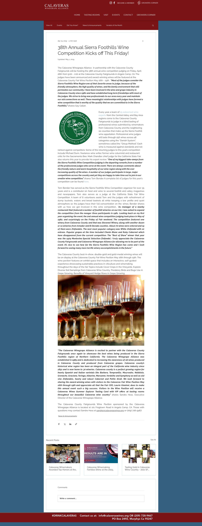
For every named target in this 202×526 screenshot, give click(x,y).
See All (153, 440)
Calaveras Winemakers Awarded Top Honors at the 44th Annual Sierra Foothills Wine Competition (62, 468)
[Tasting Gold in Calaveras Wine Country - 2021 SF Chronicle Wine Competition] (139, 453)
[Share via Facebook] (59, 424)
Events (59, 25)
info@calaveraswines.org (114, 515)
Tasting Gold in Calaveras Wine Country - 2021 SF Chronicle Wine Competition (139, 468)
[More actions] (142, 40)
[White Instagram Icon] (110, 2)
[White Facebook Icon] (114, 2)
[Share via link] (76, 424)
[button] (92, 14)
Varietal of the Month (114, 25)
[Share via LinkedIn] (70, 424)
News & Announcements (92, 25)
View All (49, 25)
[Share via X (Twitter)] (64, 424)
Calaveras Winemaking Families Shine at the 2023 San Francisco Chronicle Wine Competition (100, 468)
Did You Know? (72, 25)
